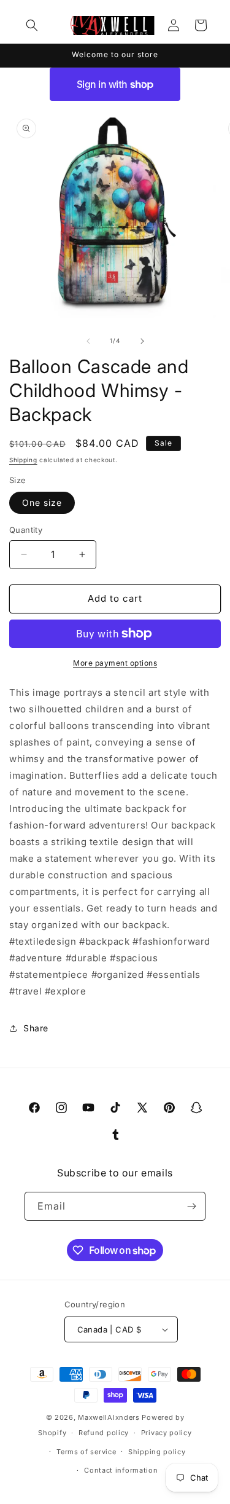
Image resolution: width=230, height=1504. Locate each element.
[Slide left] (88, 341)
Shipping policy (157, 1451)
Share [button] (35, 1028)
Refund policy (104, 1432)
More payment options (115, 662)
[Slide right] (142, 341)
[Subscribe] (191, 1206)
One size (42, 502)
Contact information (121, 1470)
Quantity (25, 530)
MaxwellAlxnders (109, 1417)
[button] (31, 25)
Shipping (23, 459)
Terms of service (86, 1451)
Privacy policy (166, 1432)
